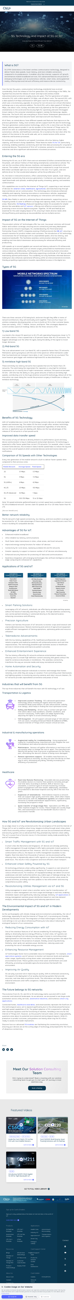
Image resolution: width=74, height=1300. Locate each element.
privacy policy (5, 1293)
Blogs (8, 1253)
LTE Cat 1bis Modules (21, 1235)
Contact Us (9, 1283)
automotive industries (39, 999)
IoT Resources (21, 1258)
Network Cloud (33, 1281)
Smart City (34, 1238)
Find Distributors (34, 1265)
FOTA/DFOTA (46, 1277)
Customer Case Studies (21, 1262)
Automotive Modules (9, 1235)
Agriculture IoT (35, 1235)
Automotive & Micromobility (46, 1230)
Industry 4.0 (34, 1232)
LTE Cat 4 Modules (9, 1240)
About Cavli (9, 1277)
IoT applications (62, 895)
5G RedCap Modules (9, 1230)
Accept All (13, 1296)
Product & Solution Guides (34, 1259)
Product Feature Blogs (10, 1267)
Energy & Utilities (34, 1242)
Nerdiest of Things (9, 1257)
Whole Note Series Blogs (21, 1253)
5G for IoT (56, 143)
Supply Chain (21, 1266)
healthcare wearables (26, 1005)
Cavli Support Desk (35, 1253)
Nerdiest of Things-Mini (9, 1262)
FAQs (30, 1253)
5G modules (29, 1024)
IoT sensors (28, 206)
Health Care (34, 1229)
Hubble (33, 1277)
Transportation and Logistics (46, 1235)
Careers (8, 1280)
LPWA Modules (19, 1240)
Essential (32, 1296)
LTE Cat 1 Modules (20, 1230)
